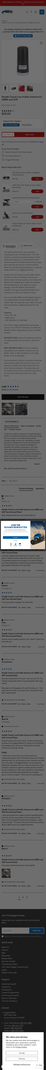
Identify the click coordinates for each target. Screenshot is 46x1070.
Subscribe (16, 537)
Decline (22, 1059)
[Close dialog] (44, 522)
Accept (22, 1053)
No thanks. (16, 540)
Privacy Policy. (21, 1047)
